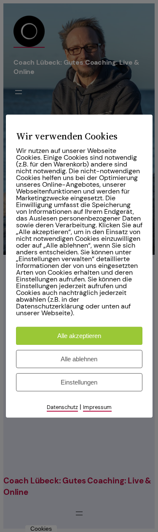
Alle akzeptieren (79, 335)
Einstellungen (79, 382)
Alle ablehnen (79, 359)
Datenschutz (62, 407)
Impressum (97, 407)
